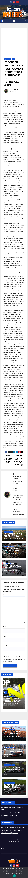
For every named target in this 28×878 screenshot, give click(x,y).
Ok (14, 875)
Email (5, 636)
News (13, 729)
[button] (25, 21)
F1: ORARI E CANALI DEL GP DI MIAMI (12, 550)
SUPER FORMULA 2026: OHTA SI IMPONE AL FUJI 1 (12, 787)
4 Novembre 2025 (10, 703)
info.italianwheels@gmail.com (9, 815)
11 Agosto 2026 (10, 736)
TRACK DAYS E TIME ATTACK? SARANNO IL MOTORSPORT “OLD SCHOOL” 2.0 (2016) (18, 460)
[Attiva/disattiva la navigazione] (14, 21)
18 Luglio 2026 (9, 789)
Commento (6, 595)
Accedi (3, 848)
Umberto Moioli (16, 89)
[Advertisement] (14, 42)
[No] (26, 872)
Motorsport (11, 546)
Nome (5, 627)
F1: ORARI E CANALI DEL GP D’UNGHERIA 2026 (13, 751)
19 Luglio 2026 (9, 772)
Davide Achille (18, 538)
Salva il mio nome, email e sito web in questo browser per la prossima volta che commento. (14, 659)
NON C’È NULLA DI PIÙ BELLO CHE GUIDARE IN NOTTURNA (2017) (9, 459)
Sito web (5, 645)
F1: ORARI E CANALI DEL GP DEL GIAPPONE (12, 568)
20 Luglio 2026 (9, 754)
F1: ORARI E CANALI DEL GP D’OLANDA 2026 (12, 734)
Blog (13, 59)
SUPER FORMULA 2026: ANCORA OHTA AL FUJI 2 (13, 769)
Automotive (7, 59)
